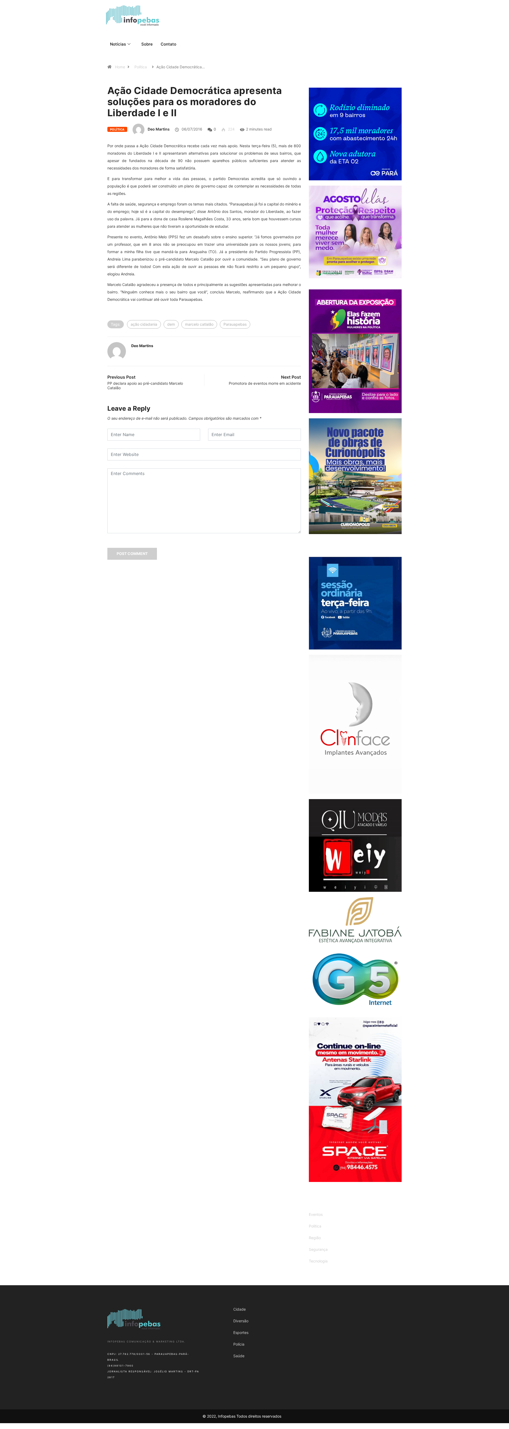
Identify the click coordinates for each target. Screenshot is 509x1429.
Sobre (147, 44)
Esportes (240, 1332)
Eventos (316, 1214)
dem (171, 324)
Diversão (240, 1321)
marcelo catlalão (199, 324)
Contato (168, 44)
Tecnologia (318, 1261)
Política (140, 67)
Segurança (318, 1249)
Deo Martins (159, 129)
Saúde (238, 1356)
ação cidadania (144, 324)
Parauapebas (235, 324)
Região (315, 1237)
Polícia (238, 1344)
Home (120, 67)
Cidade (239, 1309)
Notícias (118, 44)
